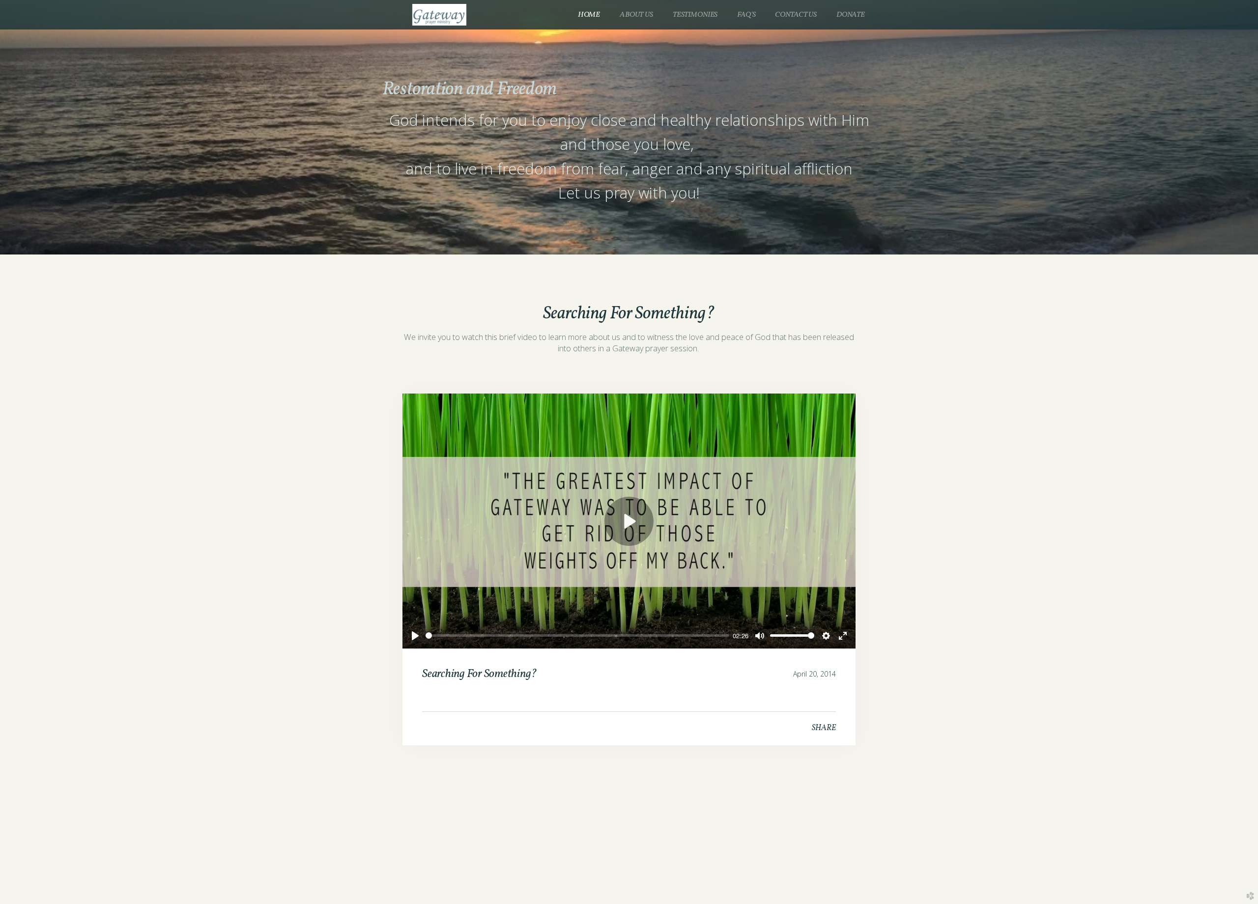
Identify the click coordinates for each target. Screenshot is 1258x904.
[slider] (577, 635)
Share (824, 728)
